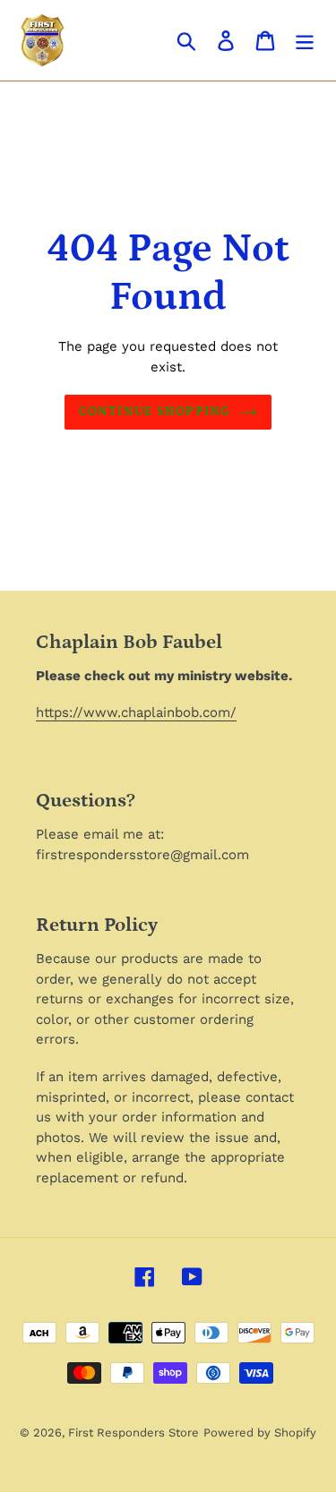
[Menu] (304, 41)
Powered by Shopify (259, 1432)
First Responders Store (133, 1432)
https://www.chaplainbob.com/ (136, 712)
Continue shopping (154, 412)
